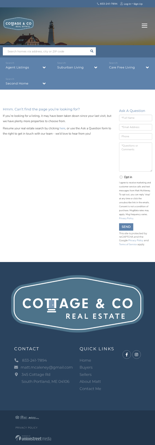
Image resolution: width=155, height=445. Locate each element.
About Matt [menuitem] (90, 381)
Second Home (17, 83)
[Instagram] (137, 354)
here (62, 128)
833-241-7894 (108, 3)
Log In (127, 3)
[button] (92, 51)
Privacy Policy (126, 218)
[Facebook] (127, 354)
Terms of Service (128, 244)
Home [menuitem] (85, 360)
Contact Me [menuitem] (90, 388)
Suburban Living (70, 67)
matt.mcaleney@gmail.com (47, 367)
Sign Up (138, 3)
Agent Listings (17, 67)
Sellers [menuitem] (86, 374)
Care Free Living (122, 67)
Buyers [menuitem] (86, 367)
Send (126, 227)
